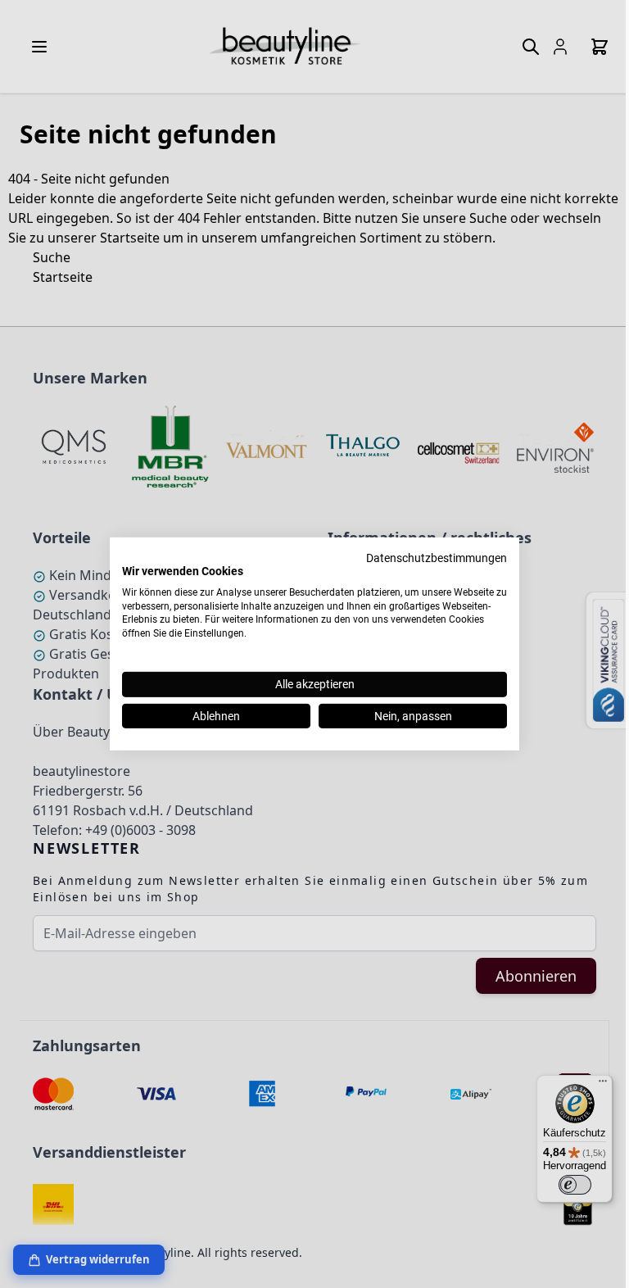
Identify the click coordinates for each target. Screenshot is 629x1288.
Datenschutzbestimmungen (436, 558)
